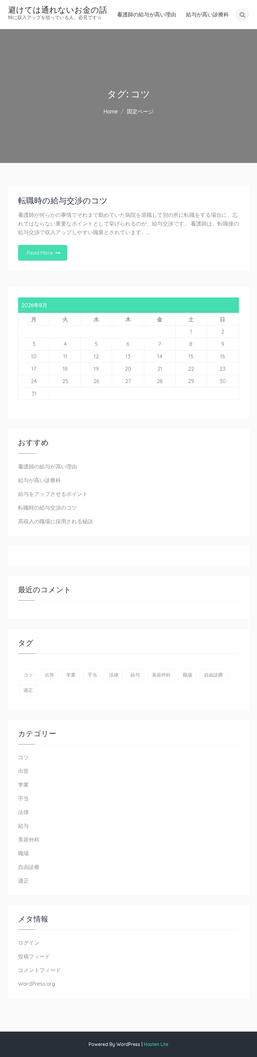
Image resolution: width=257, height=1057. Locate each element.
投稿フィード (34, 956)
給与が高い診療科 (207, 14)
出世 (49, 675)
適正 (28, 690)
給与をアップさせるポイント (53, 494)
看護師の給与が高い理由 (146, 14)
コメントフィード (39, 970)
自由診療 (213, 675)
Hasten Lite (156, 1044)
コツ (28, 675)
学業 (71, 675)
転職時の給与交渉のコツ (63, 200)
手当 (92, 675)
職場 (187, 675)
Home (110, 111)
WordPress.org (36, 983)
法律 (113, 675)
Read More (40, 253)
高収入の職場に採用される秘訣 (55, 521)
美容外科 (161, 675)
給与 (135, 675)
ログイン (28, 942)
